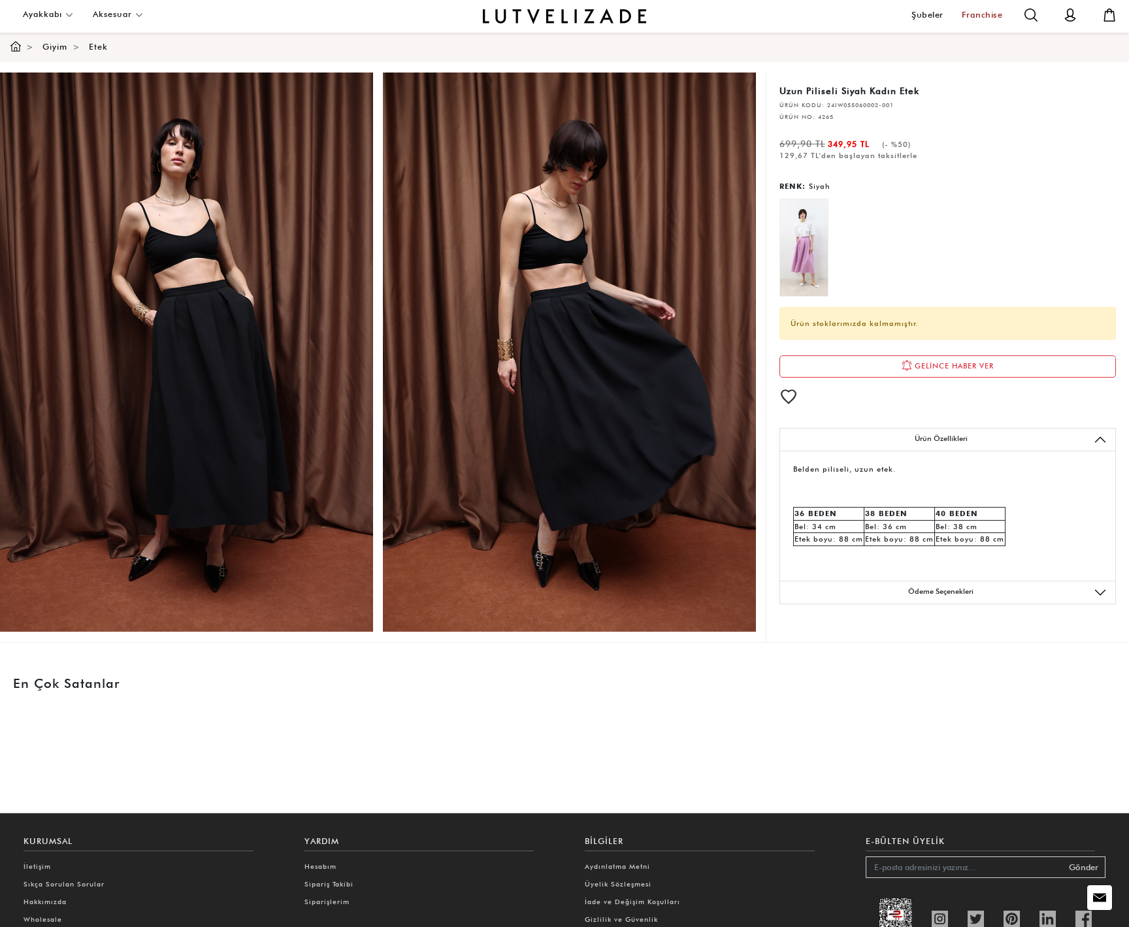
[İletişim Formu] (1100, 898)
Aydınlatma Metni (617, 866)
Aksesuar (114, 14)
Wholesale (43, 919)
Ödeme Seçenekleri (941, 591)
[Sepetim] (1109, 14)
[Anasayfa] (15, 47)
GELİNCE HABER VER (953, 365)
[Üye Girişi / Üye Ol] (1070, 14)
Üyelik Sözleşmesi (618, 884)
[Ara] (1031, 14)
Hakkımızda (45, 901)
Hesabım (320, 866)
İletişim (37, 866)
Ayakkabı (44, 14)
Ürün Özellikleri (941, 438)
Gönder (1083, 867)
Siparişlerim (327, 901)
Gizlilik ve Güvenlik (621, 919)
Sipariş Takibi (328, 884)
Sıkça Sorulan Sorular (64, 884)
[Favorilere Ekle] (788, 396)
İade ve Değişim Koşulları (632, 901)
